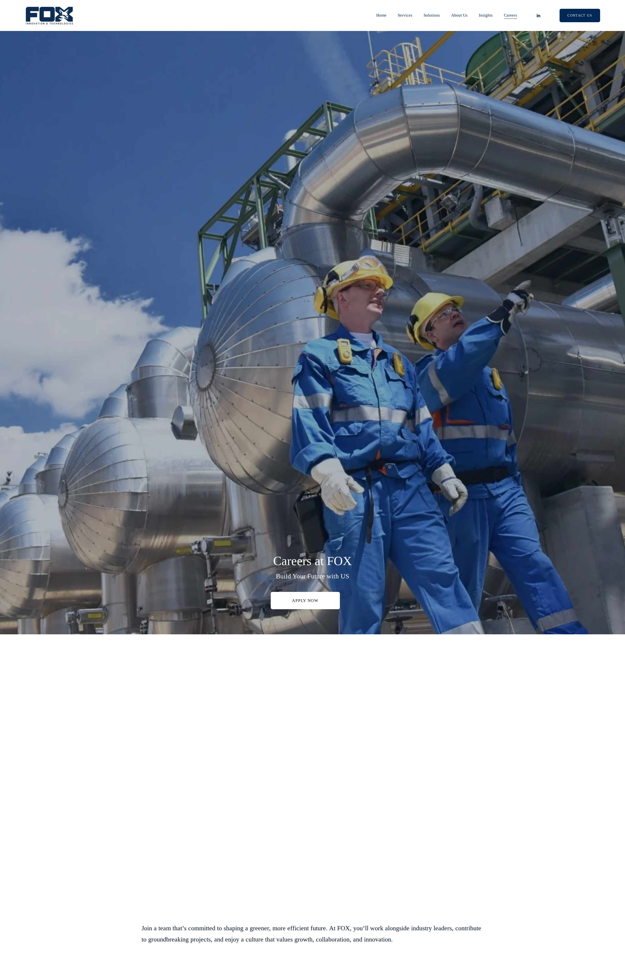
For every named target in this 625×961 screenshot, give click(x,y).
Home (381, 15)
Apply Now (305, 600)
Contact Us (579, 15)
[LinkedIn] (538, 15)
